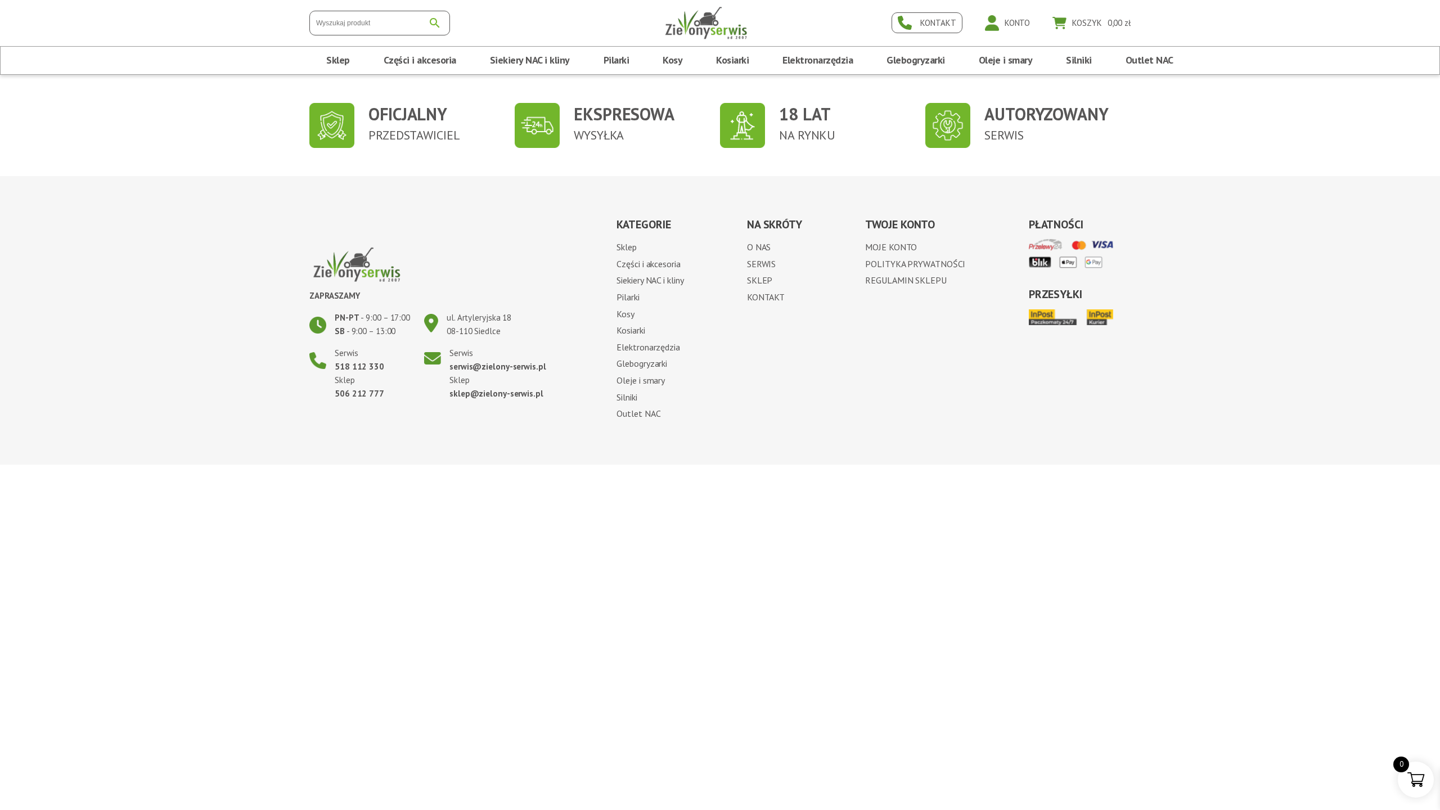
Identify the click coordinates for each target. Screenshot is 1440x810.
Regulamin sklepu (905, 280)
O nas (759, 247)
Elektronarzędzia (817, 59)
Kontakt (766, 297)
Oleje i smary (1006, 59)
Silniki (1079, 59)
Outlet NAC (1149, 59)
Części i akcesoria (420, 59)
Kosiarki (732, 59)
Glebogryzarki (915, 59)
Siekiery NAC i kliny (530, 59)
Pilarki (616, 59)
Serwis (761, 263)
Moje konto (891, 247)
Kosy (672, 59)
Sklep (338, 59)
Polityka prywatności (915, 263)
